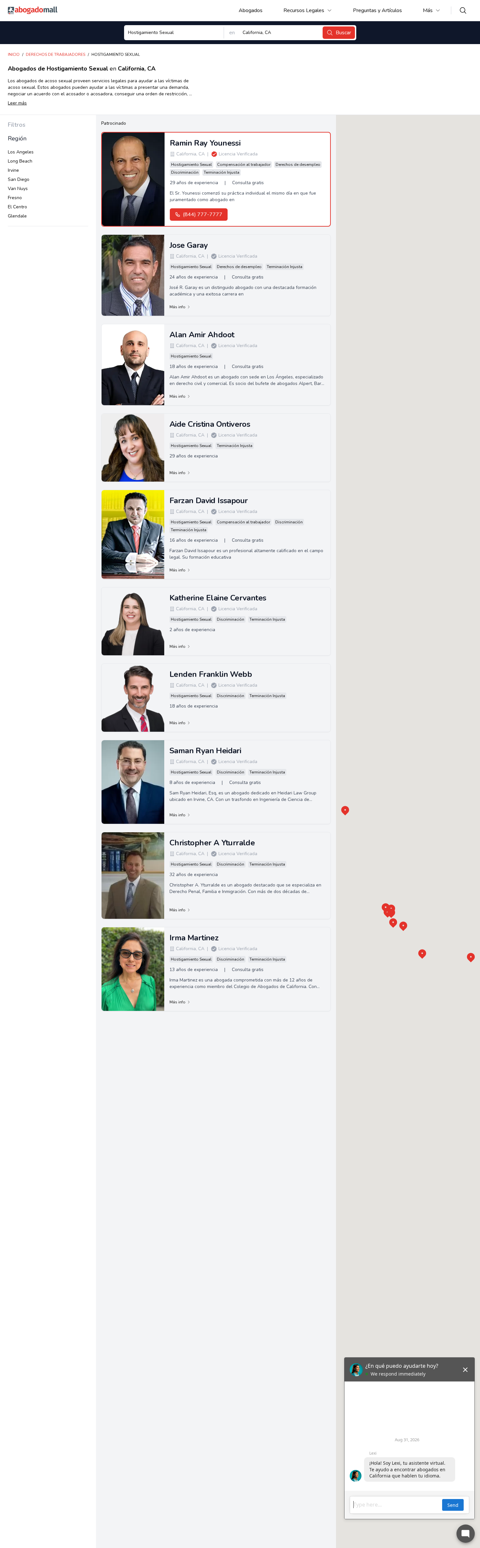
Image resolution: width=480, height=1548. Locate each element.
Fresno (15, 198)
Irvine (13, 170)
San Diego (18, 179)
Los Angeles (21, 152)
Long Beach (20, 161)
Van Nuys (18, 188)
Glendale (17, 216)
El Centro (17, 207)
